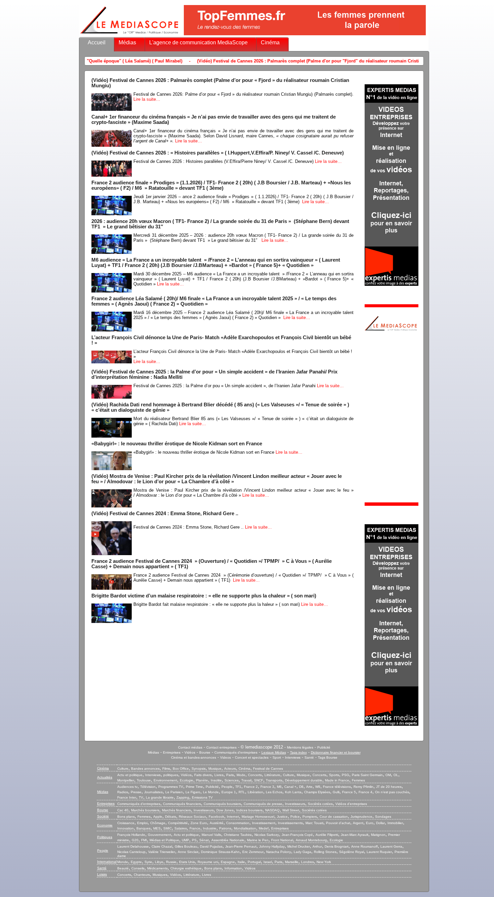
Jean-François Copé (297, 835)
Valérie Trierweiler (161, 852)
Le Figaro (193, 792)
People (227, 787)
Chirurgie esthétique (186, 868)
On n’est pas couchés (392, 792)
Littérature (272, 775)
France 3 (267, 787)
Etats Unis (187, 862)
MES (157, 828)
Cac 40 (122, 810)
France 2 (251, 787)
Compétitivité (178, 823)
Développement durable (303, 780)
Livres (218, 775)
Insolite (216, 780)
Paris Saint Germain (367, 775)
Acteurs (230, 768)
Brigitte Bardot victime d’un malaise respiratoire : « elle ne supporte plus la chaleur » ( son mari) (203, 595)
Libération (255, 792)
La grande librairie (160, 797)
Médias (127, 42)
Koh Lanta (293, 792)
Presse (136, 792)
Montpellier (125, 780)
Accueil (97, 42)
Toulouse (144, 780)
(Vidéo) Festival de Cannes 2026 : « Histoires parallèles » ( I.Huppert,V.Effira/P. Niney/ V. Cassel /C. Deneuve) (217, 152)
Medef (264, 828)
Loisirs (102, 874)
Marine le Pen (258, 840)
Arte (309, 787)
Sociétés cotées (320, 804)
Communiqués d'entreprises (235, 752)
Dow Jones (225, 810)
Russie (171, 862)
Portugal (254, 862)
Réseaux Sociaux (192, 816)
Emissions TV (202, 797)
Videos (225, 757)
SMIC (167, 828)
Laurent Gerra (391, 846)
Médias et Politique (164, 840)
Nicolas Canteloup (131, 852)
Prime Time (194, 787)
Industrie (209, 828)
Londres (307, 862)
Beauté (123, 868)
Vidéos (189, 752)
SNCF (258, 780)
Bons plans (126, 816)
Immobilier (395, 823)
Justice (282, 816)
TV (141, 797)
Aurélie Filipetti (327, 835)
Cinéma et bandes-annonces (193, 757)
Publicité (323, 747)
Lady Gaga (302, 852)
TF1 (238, 787)
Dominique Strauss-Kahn (220, 852)
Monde (122, 862)
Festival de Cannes (268, 768)
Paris (230, 775)
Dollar (380, 823)
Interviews (292, 757)
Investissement (263, 823)
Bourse (204, 752)
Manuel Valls (211, 835)
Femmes (358, 780)
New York (324, 862)
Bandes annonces (145, 768)
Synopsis (199, 768)
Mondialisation (245, 828)
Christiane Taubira (238, 835)
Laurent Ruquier (379, 852)
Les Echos (274, 792)
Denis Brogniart (336, 846)
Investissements (290, 823)
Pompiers (309, 816)
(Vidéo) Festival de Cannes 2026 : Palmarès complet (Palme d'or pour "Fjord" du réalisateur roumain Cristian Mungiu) (270, 60)
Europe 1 (228, 792)
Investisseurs (295, 804)
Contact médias (190, 747)
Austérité (216, 823)
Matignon (378, 835)
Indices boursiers (249, 810)
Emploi (142, 823)
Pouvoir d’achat (338, 823)
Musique (214, 768)
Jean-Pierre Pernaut (240, 846)
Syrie (148, 862)
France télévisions (337, 787)
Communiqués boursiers (222, 804)
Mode (241, 775)
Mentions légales (300, 747)
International (107, 861)
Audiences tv (127, 787)
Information (233, 868)
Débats (170, 816)
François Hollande (131, 835)
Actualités (104, 777)
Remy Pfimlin (363, 787)
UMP (185, 840)
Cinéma (270, 42)
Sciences (231, 780)
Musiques (160, 875)
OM (388, 775)
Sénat (204, 840)
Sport (277, 757)
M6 (279, 787)
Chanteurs (142, 875)
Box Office (181, 768)
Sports (334, 775)
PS (194, 840)
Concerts (255, 775)
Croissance (125, 823)
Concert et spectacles (252, 757)
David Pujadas (211, 846)
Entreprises (171, 752)
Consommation (237, 823)
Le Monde (211, 792)
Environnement (165, 780)
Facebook (216, 816)
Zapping (182, 797)
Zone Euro (199, 823)
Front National (282, 840)
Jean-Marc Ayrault (354, 835)
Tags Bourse (327, 757)
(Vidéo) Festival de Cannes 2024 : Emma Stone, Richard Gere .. (164, 513)
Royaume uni (208, 862)
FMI (144, 840)
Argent (358, 823)
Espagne (228, 862)
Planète (202, 780)
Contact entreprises (221, 747)
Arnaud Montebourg (311, 840)
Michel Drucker (298, 846)
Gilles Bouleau (186, 846)
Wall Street (290, 810)
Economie (105, 825)
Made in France (337, 780)
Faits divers (203, 775)
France (195, 828)
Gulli (336, 792)
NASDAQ (272, 810)
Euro (369, 823)
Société (103, 816)
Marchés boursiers (145, 810)
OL (396, 775)
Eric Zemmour (252, 852)
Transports (274, 780)
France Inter (126, 797)
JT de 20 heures (389, 787)
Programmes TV (170, 787)
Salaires (180, 828)
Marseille (291, 862)
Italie (241, 862)
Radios (122, 792)
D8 (301, 787)
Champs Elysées (317, 792)
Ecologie (186, 780)
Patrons (225, 828)
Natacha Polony (278, 852)
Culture (122, 768)
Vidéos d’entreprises (351, 804)
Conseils (138, 868)
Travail (246, 780)
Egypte (136, 862)
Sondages (383, 816)
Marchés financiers (176, 810)
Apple (157, 816)
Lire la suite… (146, 99)
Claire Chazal (162, 846)
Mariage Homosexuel (258, 816)
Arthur (317, 846)
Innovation (125, 828)
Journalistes (153, 792)
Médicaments (157, 868)
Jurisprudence (361, 816)
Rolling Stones (325, 852)
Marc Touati (314, 823)
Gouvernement (159, 835)
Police (295, 816)
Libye (159, 862)
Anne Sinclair (188, 852)
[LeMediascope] (129, 35)
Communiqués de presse (263, 804)
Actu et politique (129, 775)
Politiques (104, 837)
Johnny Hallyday (272, 846)
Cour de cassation (334, 816)
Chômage (157, 823)
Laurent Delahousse (133, 846)
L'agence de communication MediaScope (198, 42)
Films (166, 768)
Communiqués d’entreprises (138, 804)
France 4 (365, 792)
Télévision (148, 787)
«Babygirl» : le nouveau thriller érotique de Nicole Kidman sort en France (176, 443)
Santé (309, 757)
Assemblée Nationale (227, 840)
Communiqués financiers (182, 804)
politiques (170, 775)
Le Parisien (174, 792)
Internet (233, 816)
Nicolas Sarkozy (266, 835)
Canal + (290, 787)
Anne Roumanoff (364, 846)
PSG (345, 775)
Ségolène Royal (351, 852)
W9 (317, 787)
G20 (135, 840)
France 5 (349, 792)
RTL (242, 792)
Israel (267, 862)
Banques (143, 828)
